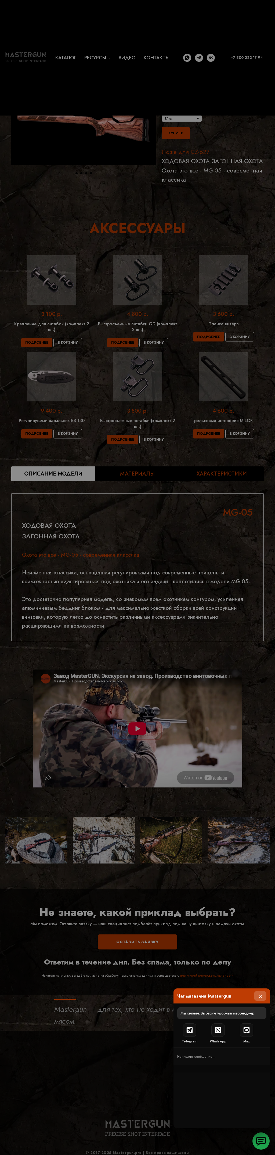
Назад (55, 602)
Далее (219, 602)
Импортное (58, 582)
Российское (152, 582)
